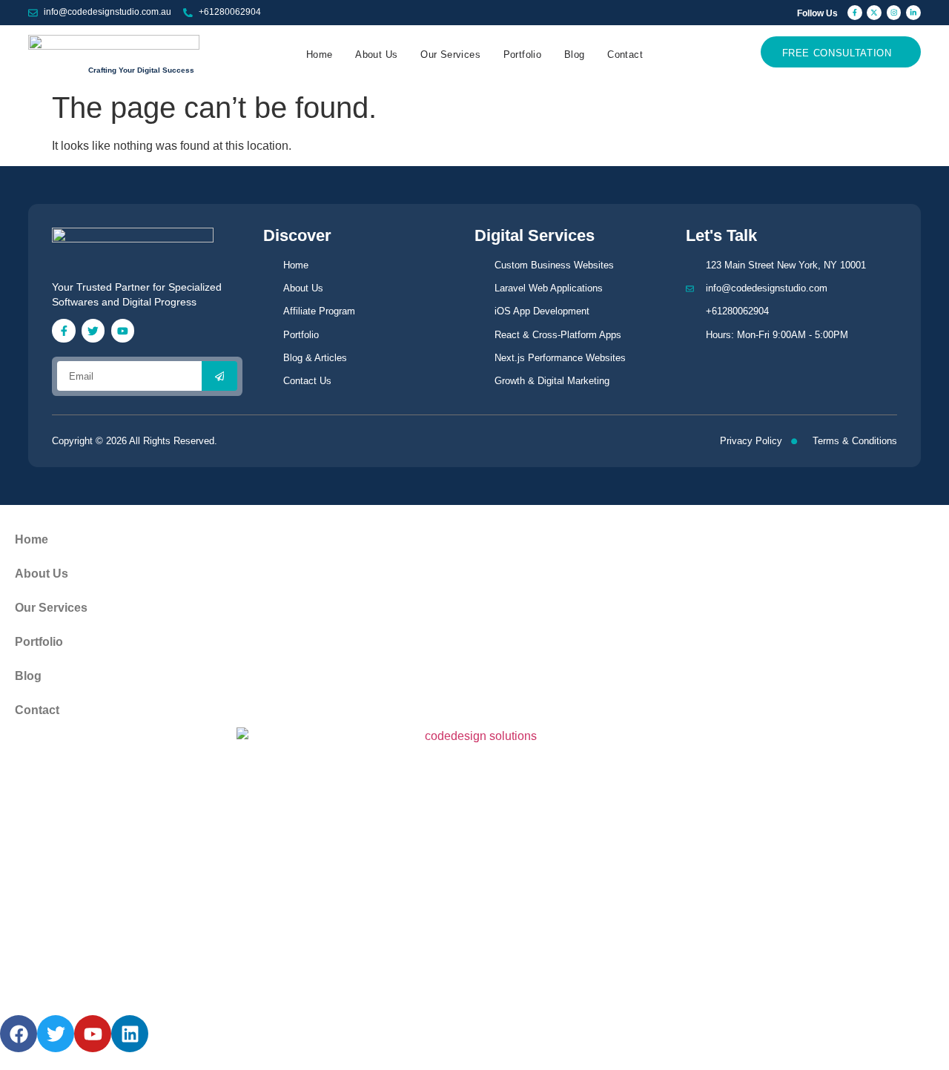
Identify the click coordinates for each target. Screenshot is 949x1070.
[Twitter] (93, 330)
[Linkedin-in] (913, 12)
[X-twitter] (874, 12)
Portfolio (522, 54)
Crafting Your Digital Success (141, 70)
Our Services (450, 54)
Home (319, 54)
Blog (574, 54)
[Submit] (220, 376)
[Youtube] (122, 330)
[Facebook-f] (854, 12)
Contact (625, 54)
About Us (376, 54)
